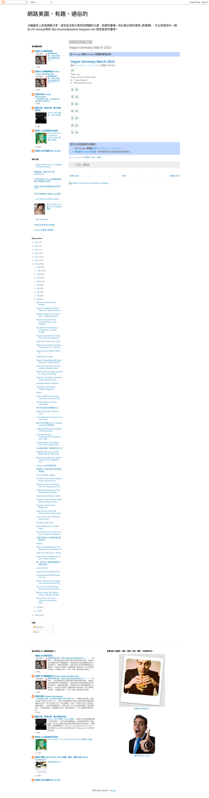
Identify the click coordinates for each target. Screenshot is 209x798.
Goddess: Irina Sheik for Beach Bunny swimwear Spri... (49, 500)
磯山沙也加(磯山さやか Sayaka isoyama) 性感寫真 (49, 424)
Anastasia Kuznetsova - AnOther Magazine (46, 388)
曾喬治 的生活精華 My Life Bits (48, 151)
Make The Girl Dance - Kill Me (48, 553)
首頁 (124, 176)
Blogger (113, 791)
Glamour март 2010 (44, 523)
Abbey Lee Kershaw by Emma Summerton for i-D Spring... (49, 346)
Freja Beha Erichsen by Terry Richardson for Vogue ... (48, 491)
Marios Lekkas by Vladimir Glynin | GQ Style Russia (47, 593)
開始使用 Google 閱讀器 (85, 152)
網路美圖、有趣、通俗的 (57, 14)
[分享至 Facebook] (85, 164)
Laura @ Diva (42, 568)
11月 (39, 271)
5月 (38, 292)
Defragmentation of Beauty (47, 383)
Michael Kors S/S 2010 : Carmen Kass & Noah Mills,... (46, 600)
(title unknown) (42, 219)
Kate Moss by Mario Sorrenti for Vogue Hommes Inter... (49, 379)
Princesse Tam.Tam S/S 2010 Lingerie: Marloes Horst (48, 367)
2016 (37, 246)
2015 (37, 250)
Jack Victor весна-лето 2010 (48, 341)
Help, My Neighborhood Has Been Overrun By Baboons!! (49, 548)
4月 (38, 296)
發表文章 (39, 627)
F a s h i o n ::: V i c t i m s (87, 65)
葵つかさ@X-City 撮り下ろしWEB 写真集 (54, 206)
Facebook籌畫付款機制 (43, 230)
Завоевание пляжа (44, 357)
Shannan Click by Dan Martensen (45, 506)
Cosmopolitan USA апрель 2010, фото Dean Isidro (47, 444)
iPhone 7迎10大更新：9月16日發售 (61, 719)
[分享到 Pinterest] (88, 164)
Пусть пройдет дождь (45, 475)
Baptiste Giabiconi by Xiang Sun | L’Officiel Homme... (47, 315)
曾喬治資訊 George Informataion (49, 696)
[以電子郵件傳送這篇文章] (76, 164)
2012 (37, 257)
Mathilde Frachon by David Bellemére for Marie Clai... (48, 453)
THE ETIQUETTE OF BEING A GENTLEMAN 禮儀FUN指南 (70, 739)
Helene (39, 544)
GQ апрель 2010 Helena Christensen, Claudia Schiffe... (46, 330)
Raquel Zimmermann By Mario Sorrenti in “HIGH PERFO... (49, 361)
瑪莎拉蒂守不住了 (55, 762)
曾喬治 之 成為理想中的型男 (46, 131)
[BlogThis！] (79, 164)
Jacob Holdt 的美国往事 (46, 466)
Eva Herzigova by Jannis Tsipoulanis (46, 403)
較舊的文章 (174, 176)
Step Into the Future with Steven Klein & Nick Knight (48, 512)
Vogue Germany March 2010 (92, 61)
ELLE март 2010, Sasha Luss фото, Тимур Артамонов (48, 533)
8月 (38, 281)
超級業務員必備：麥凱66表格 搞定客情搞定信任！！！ (68, 658)
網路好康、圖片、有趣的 (92, 157)
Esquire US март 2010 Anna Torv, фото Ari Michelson (48, 337)
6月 (38, 288)
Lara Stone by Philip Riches (47, 199)
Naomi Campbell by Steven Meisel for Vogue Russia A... (49, 309)
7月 (38, 285)
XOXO (39, 393)
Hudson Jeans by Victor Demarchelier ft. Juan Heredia (46, 322)
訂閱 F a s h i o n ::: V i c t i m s (107, 148)
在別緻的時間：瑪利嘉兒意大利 (49, 448)
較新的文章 (74, 176)
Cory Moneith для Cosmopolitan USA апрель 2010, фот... (48, 437)
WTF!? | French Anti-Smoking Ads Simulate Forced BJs (48, 582)
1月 (38, 611)
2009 (37, 615)
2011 (37, 260)
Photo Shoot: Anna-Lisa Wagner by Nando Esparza (49, 166)
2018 (37, 242)
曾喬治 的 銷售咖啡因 (43, 51)
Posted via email (74, 157)
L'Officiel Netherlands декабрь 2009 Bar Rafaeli (49, 430)
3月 (38, 299)
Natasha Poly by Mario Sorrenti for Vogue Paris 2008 (49, 373)
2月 (38, 607)
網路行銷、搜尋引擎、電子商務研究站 (50, 717)
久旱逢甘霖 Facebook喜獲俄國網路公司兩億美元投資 (47, 180)
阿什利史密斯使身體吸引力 (47, 408)
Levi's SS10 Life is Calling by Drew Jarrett (48, 518)
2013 (37, 253)
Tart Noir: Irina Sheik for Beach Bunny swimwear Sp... (49, 479)
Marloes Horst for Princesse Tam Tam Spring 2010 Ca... (48, 485)
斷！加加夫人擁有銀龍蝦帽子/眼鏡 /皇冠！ (48, 563)
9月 (38, 278)
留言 (37, 632)
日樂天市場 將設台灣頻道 (44, 225)
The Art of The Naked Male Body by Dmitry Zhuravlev (48, 588)
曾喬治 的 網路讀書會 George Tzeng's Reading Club (57, 676)
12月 (39, 267)
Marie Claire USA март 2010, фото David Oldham (48, 558)
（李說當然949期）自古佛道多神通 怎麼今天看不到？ (55, 699)
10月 (39, 274)
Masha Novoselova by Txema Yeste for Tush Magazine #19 (48, 460)
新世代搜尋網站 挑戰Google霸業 (47, 194)
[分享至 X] (82, 164)
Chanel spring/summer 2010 (48, 496)
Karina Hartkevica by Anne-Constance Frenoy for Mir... (48, 397)
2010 (37, 264)
